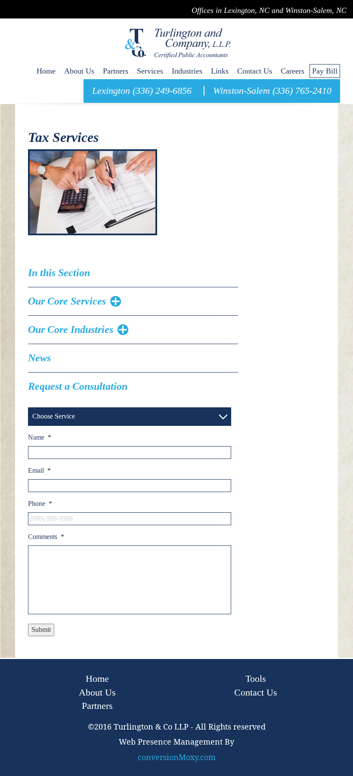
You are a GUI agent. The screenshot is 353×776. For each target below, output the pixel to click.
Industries (187, 71)
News (39, 357)
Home (46, 71)
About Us (79, 71)
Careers (292, 71)
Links (220, 71)
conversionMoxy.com (177, 757)
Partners (115, 71)
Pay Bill (325, 71)
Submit (41, 629)
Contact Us (254, 71)
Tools (255, 678)
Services (150, 71)
